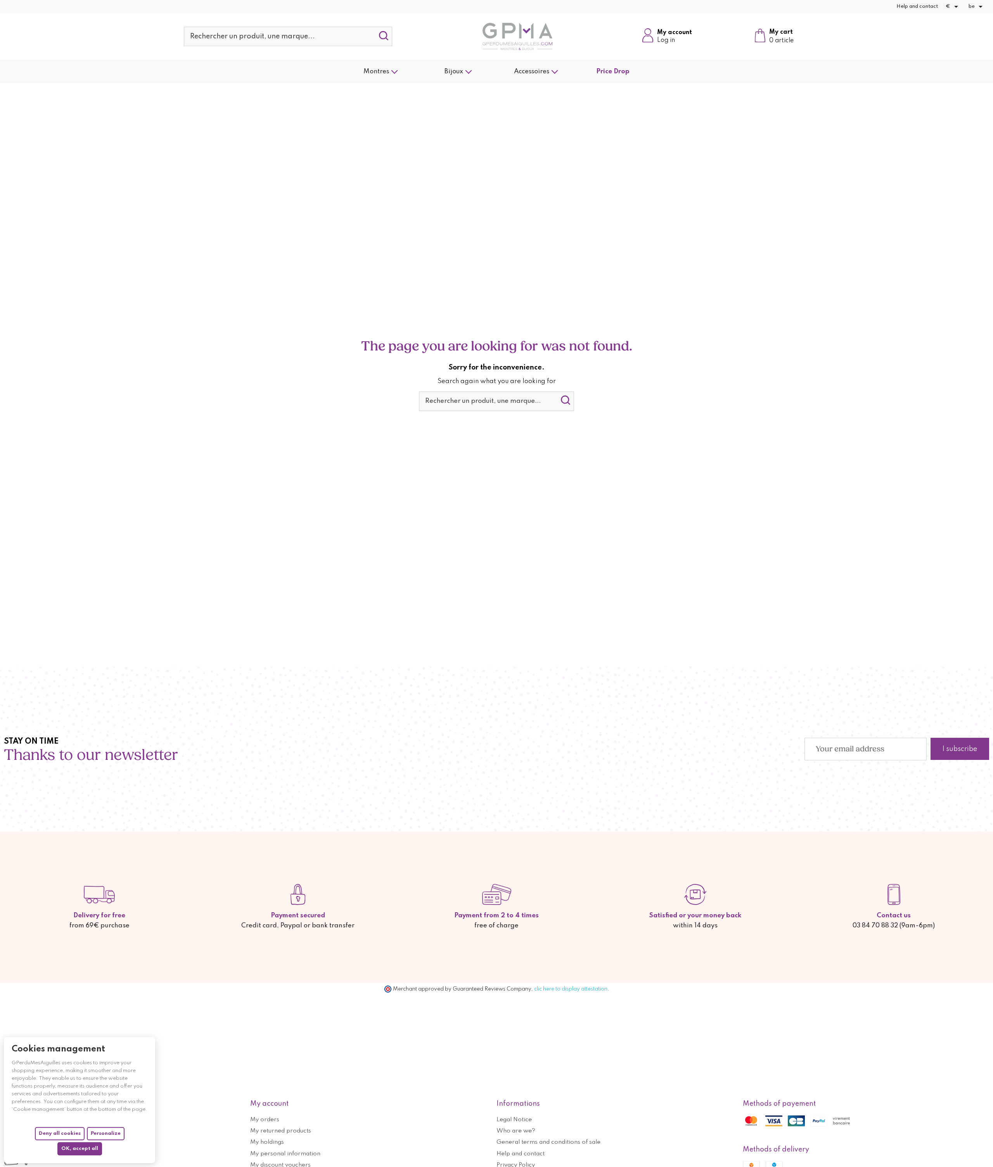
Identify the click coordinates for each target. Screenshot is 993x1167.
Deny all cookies (60, 1133)
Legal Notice (514, 1120)
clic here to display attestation (570, 989)
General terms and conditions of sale (548, 1142)
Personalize (106, 1133)
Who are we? (515, 1131)
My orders (264, 1120)
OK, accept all (79, 1148)
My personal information (285, 1154)
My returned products (280, 1131)
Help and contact (917, 6)
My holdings (267, 1142)
